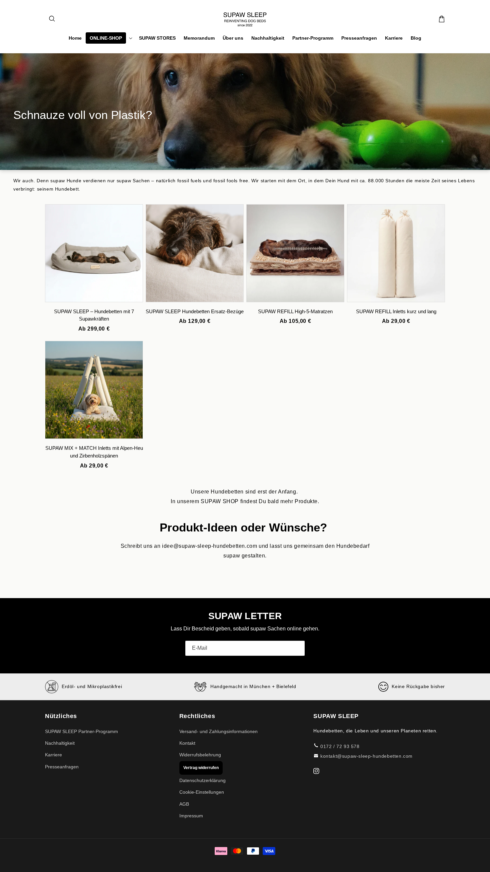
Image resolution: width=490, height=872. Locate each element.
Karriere (53, 754)
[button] (52, 19)
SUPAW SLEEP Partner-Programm (81, 731)
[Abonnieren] (297, 648)
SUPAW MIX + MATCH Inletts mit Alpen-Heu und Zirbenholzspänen (94, 451)
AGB (184, 804)
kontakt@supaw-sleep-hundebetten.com (366, 756)
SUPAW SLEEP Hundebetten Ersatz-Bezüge (195, 311)
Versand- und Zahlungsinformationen (218, 731)
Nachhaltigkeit (60, 743)
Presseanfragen (62, 766)
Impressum (191, 815)
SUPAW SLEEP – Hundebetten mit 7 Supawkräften (94, 315)
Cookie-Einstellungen (201, 792)
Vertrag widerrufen (201, 767)
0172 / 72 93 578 (340, 746)
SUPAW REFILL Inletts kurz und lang (396, 311)
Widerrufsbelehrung (200, 754)
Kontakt (187, 743)
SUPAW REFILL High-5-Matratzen (295, 311)
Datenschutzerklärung (202, 780)
